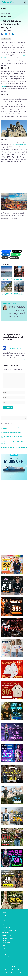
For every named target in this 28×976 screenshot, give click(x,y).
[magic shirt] (12, 732)
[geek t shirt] (12, 711)
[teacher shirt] (12, 564)
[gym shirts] (12, 606)
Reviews (20, 15)
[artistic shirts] (12, 753)
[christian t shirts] (12, 669)
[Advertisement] (14, 177)
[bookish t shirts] (12, 774)
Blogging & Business (6, 16)
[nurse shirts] (12, 648)
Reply (24, 359)
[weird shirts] (12, 858)
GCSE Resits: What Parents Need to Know (11, 432)
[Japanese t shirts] (12, 690)
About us (11, 317)
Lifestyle (13, 15)
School (3, 15)
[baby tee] (12, 585)
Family (8, 15)
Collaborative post (6, 38)
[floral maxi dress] (12, 899)
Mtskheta (10, 98)
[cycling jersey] (12, 878)
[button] (25, 2)
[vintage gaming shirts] (12, 627)
